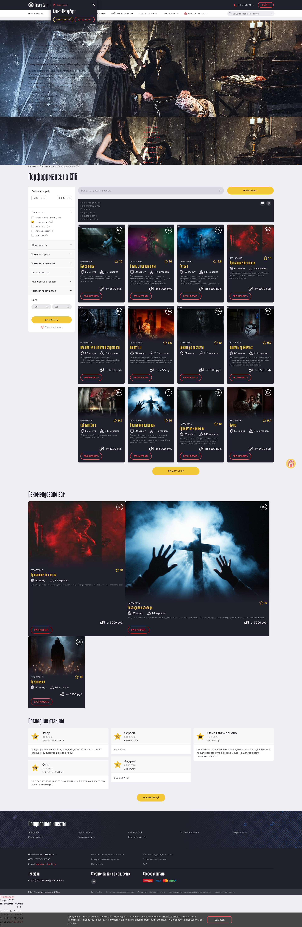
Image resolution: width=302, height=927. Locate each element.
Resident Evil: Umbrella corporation (100, 348)
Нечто (232, 425)
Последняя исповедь (142, 425)
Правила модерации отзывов (158, 854)
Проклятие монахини (192, 429)
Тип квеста (37, 211)
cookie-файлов (170, 916)
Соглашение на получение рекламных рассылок (190, 892)
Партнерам (97, 864)
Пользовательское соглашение (120, 892)
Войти (265, 4)
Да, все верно (84, 19)
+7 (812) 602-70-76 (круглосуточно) (46, 880)
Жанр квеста (39, 244)
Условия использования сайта (151, 892)
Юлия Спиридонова (222, 733)
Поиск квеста (35, 13)
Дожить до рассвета (192, 348)
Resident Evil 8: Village (53, 772)
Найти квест (250, 190)
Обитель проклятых (241, 348)
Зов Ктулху (129, 768)
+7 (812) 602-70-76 (245, 5)
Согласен (220, 919)
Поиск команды (148, 13)
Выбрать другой (63, 19)
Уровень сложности (43, 263)
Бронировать (91, 296)
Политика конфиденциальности (107, 854)
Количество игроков (43, 281)
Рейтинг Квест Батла (43, 290)
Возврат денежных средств (105, 859)
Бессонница (87, 266)
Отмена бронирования (154, 859)
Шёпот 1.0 (135, 348)
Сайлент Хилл (88, 425)
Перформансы (151, 152)
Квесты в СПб (151, 127)
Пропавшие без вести (242, 263)
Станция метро (40, 272)
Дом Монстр (213, 740)
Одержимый (38, 682)
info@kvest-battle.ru (46, 864)
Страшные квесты (151, 157)
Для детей (151, 142)
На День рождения (151, 147)
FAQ (145, 864)
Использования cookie (225, 892)
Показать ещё (176, 471)
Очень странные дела (143, 266)
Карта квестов (151, 162)
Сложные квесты (151, 137)
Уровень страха (40, 254)
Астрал (184, 266)
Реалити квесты (151, 132)
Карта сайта (96, 892)
